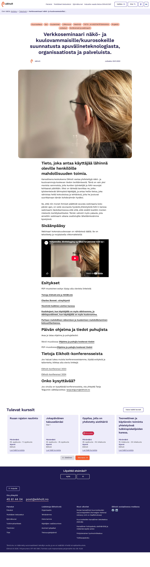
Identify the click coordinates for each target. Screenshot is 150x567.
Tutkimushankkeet (14, 524)
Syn (46, 24)
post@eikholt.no (37, 499)
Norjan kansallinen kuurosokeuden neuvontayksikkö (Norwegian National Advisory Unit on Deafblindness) (91, 512)
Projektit (115, 24)
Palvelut (49, 4)
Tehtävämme (47, 515)
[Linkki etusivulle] (7, 4)
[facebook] (113, 510)
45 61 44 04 (15, 499)
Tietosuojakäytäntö (49, 532)
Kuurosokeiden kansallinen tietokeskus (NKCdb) (92, 521)
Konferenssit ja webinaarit (80, 28)
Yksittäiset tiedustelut (62, 4)
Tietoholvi (23, 11)
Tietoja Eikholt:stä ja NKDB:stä (57, 295)
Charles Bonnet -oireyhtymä (55, 300)
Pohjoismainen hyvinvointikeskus (89, 533)
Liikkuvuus (67, 24)
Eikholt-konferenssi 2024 (53, 374)
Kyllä (68, 476)
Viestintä (77, 24)
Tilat (8, 532)
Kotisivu (14, 11)
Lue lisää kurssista (17, 450)
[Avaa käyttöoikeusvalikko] (140, 4)
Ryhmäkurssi (78, 4)
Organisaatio (47, 510)
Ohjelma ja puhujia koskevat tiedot (76, 341)
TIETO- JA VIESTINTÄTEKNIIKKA (96, 24)
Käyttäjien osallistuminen (51, 524)
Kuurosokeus (37, 24)
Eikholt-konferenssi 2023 (53, 369)
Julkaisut (63, 28)
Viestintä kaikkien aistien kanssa (58, 306)
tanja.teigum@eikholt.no (78, 389)
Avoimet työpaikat (49, 528)
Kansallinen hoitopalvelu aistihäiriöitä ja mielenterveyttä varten (92, 527)
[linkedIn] (116, 510)
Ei (83, 476)
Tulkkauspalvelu (83, 538)
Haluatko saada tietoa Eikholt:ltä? (97, 4)
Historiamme (47, 519)
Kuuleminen (55, 24)
